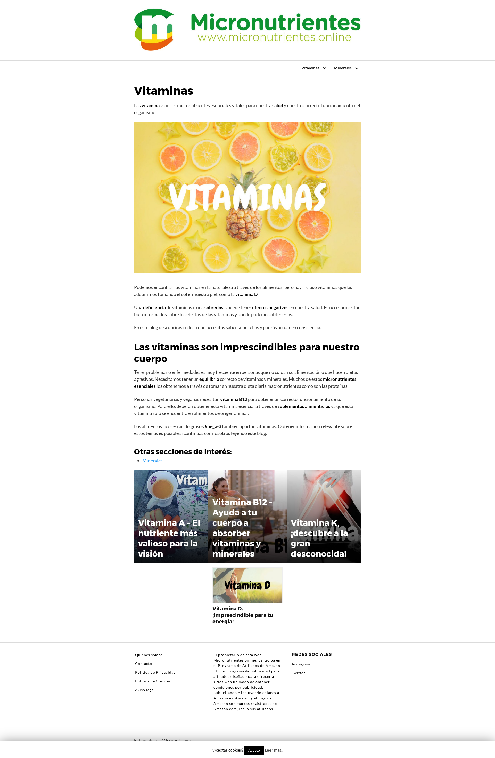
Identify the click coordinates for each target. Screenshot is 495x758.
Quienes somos (149, 654)
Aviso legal (145, 690)
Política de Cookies (153, 681)
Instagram (301, 664)
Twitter (298, 673)
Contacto (143, 663)
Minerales (343, 67)
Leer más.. (274, 749)
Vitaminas (310, 67)
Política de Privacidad (155, 672)
